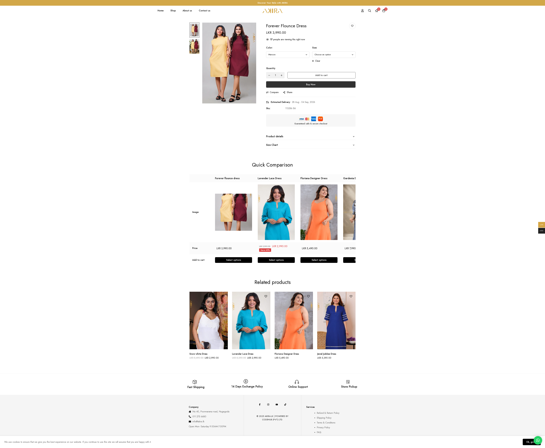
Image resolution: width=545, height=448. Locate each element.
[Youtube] (277, 404)
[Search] (369, 10)
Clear (317, 61)
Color (269, 47)
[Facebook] (260, 404)
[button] (538, 440)
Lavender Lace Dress (270, 178)
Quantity (270, 68)
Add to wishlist (352, 26)
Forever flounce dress (227, 178)
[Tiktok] (285, 404)
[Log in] (362, 10)
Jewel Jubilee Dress (326, 354)
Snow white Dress (198, 354)
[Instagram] (268, 404)
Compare (274, 92)
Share (289, 92)
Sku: (268, 108)
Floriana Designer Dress (313, 178)
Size (314, 47)
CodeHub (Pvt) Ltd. (272, 419)
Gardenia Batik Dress (355, 178)
